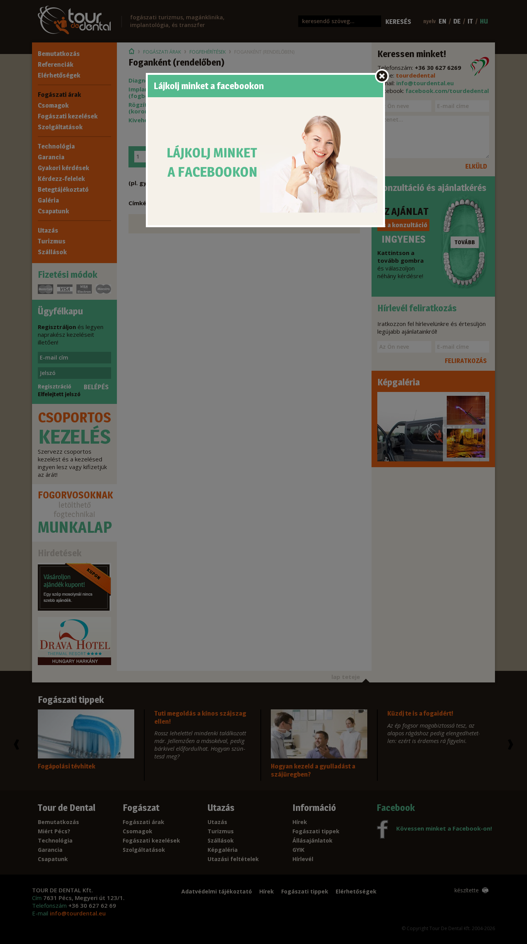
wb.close (382, 76)
